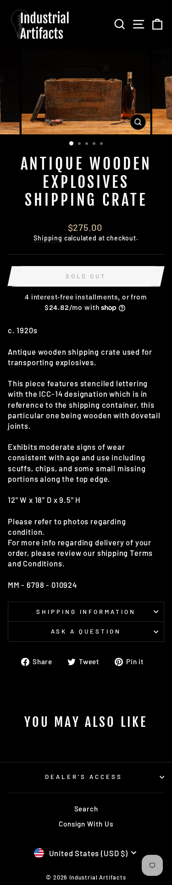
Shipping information (86, 611)
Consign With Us (86, 824)
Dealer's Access (83, 776)
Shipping (47, 238)
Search (86, 809)
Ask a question (86, 631)
